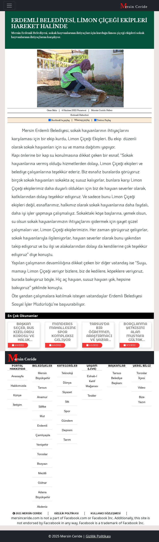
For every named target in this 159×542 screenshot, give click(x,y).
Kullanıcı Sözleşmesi (105, 513)
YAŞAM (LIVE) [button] (92, 367)
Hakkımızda (18, 385)
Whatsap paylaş (81, 120)
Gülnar (42, 482)
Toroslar (42, 454)
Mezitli (42, 473)
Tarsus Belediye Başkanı (116, 378)
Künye (17, 395)
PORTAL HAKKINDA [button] (17, 367)
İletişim (17, 404)
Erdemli (42, 425)
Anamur (42, 397)
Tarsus (42, 387)
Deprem (67, 430)
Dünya (67, 382)
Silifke (42, 406)
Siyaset (67, 392)
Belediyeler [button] (42, 365)
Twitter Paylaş (103, 120)
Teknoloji (67, 373)
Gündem (67, 420)
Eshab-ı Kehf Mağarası (92, 381)
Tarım (67, 439)
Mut (42, 416)
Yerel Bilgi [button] (142, 365)
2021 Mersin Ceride (28, 513)
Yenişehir (42, 444)
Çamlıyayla (43, 435)
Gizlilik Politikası (66, 513)
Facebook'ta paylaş (60, 120)
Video (141, 387)
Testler (92, 395)
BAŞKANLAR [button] (116, 365)
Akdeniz (42, 506)
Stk (67, 401)
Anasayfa (17, 376)
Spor (67, 411)
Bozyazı (42, 463)
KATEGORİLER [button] (67, 365)
